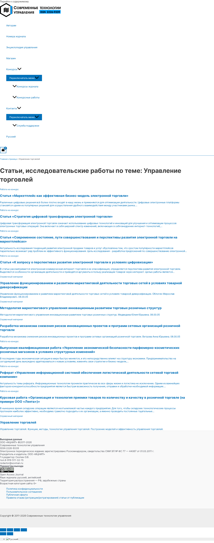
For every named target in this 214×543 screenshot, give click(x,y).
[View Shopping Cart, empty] (3, 150)
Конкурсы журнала (27, 86)
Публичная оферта (17, 494)
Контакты (11, 108)
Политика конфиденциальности (24, 488)
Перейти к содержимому (14, 1)
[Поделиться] (17, 529)
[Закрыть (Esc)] (24, 529)
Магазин (11, 58)
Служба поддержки (28, 125)
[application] (19, 69)
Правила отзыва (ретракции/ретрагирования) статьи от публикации (45, 497)
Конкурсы (11, 69)
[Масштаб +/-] (3, 529)
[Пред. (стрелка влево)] (3, 533)
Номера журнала (16, 36)
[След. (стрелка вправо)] (10, 533)
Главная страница (8, 159)
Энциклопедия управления (21, 47)
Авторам (11, 25)
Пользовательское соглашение (24, 491)
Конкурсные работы (28, 97)
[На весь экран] (10, 529)
